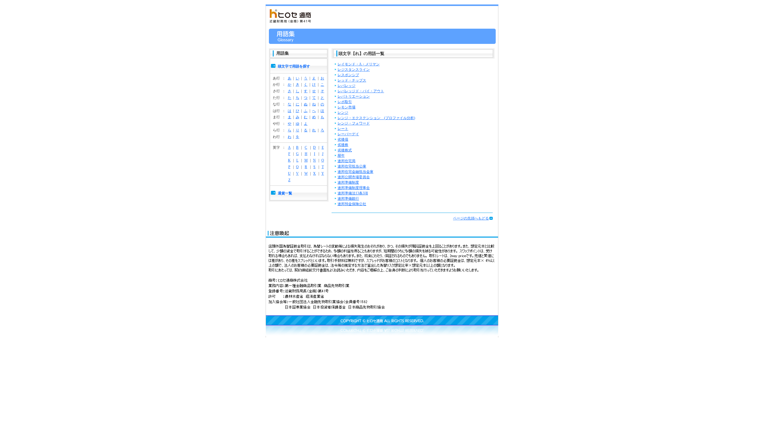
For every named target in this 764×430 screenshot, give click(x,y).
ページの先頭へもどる (471, 218)
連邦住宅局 (346, 161)
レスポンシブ (348, 75)
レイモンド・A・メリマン (359, 64)
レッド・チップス (352, 80)
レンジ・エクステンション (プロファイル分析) (376, 118)
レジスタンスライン (354, 69)
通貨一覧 (285, 193)
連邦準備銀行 (348, 198)
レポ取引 (345, 102)
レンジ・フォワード (354, 123)
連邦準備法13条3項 (353, 193)
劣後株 (343, 145)
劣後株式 (345, 150)
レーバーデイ (348, 134)
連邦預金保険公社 (352, 204)
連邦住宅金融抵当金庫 (355, 172)
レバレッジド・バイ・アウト (361, 91)
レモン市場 (346, 107)
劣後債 (343, 139)
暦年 (341, 155)
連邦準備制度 (348, 182)
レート (343, 129)
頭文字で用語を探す (294, 66)
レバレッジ (346, 86)
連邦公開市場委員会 (354, 177)
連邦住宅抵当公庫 (352, 166)
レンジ (343, 112)
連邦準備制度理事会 (354, 188)
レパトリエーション (354, 96)
